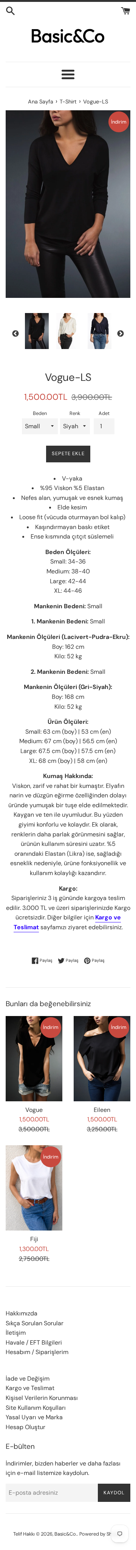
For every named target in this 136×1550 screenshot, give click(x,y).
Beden (40, 413)
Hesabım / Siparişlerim (37, 1352)
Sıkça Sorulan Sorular (34, 1323)
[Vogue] (34, 1058)
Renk (75, 413)
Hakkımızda (21, 1313)
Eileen (102, 1110)
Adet (104, 413)
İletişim (16, 1333)
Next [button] (120, 334)
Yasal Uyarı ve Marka (34, 1417)
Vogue (34, 1110)
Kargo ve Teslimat (30, 1388)
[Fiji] (34, 1188)
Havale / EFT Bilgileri (34, 1342)
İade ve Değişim (27, 1378)
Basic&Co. (65, 1534)
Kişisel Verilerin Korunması (42, 1398)
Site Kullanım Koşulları (36, 1408)
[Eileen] (102, 1058)
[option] (37, 330)
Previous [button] (15, 334)
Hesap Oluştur (25, 1427)
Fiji (34, 1239)
